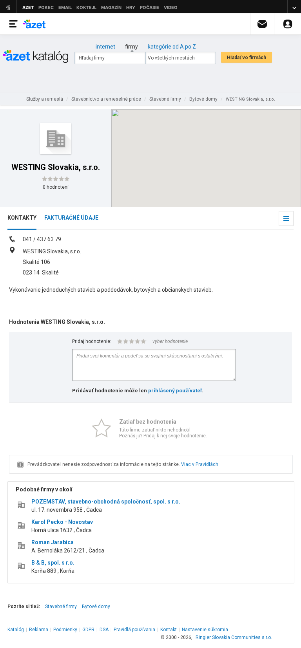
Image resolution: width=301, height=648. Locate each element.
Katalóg (15, 629)
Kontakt (168, 629)
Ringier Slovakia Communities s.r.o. (234, 637)
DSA (104, 629)
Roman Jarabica (52, 542)
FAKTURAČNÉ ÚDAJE (71, 218)
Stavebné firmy (61, 606)
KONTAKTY (21, 218)
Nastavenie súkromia (205, 629)
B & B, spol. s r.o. (52, 563)
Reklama (38, 629)
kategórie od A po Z (172, 46)
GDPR (88, 629)
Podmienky (65, 629)
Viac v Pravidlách (199, 464)
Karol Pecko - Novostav (62, 522)
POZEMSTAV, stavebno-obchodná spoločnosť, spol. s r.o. (105, 501)
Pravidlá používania (134, 629)
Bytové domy (96, 606)
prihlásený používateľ (175, 390)
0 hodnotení (56, 187)
